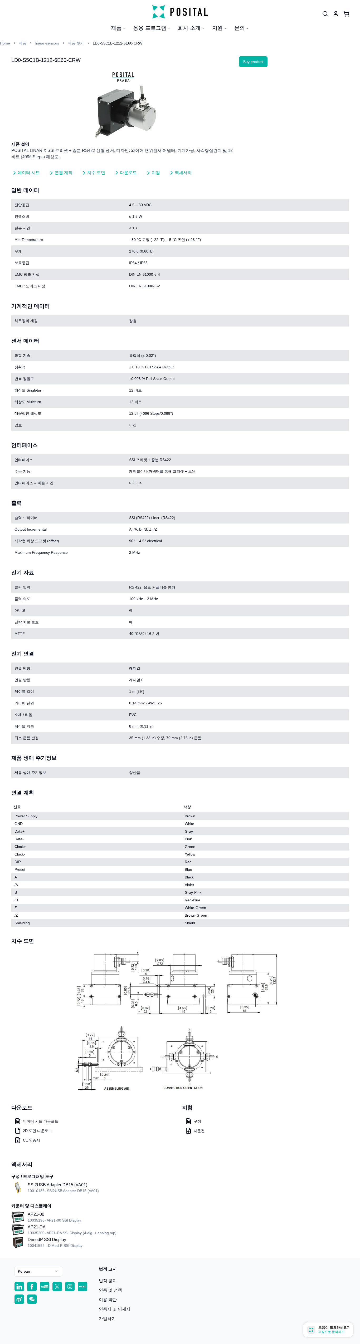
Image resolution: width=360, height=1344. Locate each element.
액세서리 (183, 172)
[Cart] (346, 14)
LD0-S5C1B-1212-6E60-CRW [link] (117, 43)
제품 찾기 (76, 43)
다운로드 (128, 172)
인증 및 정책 (110, 1290)
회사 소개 (189, 28)
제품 (116, 28)
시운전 (199, 1131)
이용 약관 (108, 1299)
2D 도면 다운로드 (37, 1131)
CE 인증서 (31, 1140)
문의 (239, 28)
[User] (325, 14)
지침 (156, 172)
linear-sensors (47, 43)
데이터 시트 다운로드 (40, 1121)
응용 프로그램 (149, 28)
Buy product (253, 62)
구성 (197, 1121)
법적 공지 (108, 1280)
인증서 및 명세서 (114, 1309)
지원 (217, 28)
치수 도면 (96, 172)
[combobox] (38, 1271)
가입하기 (107, 1318)
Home (5, 43)
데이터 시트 (29, 172)
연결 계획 (63, 172)
